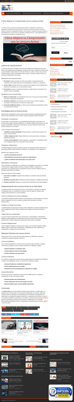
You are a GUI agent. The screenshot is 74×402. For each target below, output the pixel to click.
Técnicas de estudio (18, 310)
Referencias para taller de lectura (56, 74)
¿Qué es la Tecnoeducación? (14, 363)
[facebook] (65, 1)
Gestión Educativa (8, 16)
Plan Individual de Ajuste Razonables (57, 26)
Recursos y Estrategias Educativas (59, 106)
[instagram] (72, 1)
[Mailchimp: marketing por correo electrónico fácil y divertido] (66, 54)
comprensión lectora (22, 307)
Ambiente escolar (55, 136)
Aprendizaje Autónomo (11, 307)
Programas (52, 67)
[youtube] (69, 1)
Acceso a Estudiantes (54, 69)
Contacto (12, 1)
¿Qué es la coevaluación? (55, 30)
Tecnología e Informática (13, 13)
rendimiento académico (8, 310)
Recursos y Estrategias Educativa (53, 13)
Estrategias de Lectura (34, 307)
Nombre (53, 47)
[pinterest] (70, 1)
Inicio (2, 1)
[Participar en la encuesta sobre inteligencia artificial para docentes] (61, 393)
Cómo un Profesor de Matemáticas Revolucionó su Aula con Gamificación (24, 332)
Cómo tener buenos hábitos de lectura (7, 331)
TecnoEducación (6, 5)
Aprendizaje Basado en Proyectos (57, 33)
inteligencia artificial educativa (58, 111)
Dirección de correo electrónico (59, 43)
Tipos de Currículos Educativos (63, 362)
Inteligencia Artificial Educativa (32, 13)
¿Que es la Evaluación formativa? (57, 32)
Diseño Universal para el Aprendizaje (57, 25)
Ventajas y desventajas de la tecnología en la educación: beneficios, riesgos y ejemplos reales (16, 357)
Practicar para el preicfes (55, 73)
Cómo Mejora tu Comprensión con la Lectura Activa (40, 331)
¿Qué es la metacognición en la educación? (58, 28)
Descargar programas (54, 71)
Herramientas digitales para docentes (26, 16)
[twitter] (67, 1)
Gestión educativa (55, 104)
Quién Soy (7, 1)
